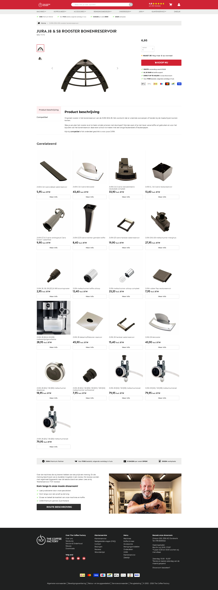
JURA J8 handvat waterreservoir (122, 337)
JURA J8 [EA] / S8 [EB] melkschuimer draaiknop (51, 389)
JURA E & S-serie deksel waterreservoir (52, 187)
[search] (101, 4)
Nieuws (68, 546)
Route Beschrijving (59, 507)
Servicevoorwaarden (120, 583)
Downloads (70, 549)
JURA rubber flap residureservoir (158, 288)
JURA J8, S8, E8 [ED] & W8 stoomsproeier (53, 288)
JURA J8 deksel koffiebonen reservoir (87, 337)
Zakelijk (177, 11)
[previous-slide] (117, 68)
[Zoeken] (131, 4)
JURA (141, 11)
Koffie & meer (59, 11)
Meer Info (53, 197)
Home (43, 23)
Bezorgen (98, 547)
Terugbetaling (135, 583)
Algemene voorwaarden (56, 583)
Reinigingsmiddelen (102, 11)
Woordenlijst (100, 552)
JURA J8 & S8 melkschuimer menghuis (160, 238)
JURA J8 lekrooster (152, 337)
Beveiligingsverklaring (77, 583)
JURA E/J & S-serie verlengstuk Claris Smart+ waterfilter (51, 239)
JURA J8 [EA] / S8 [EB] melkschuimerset (125, 388)
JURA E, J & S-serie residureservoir (158, 187)
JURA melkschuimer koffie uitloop (86, 288)
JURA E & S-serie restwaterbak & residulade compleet (121, 188)
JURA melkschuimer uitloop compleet (124, 288)
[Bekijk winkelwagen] (170, 4)
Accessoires (79, 11)
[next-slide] (52, 68)
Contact (98, 544)
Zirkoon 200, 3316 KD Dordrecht (165, 538)
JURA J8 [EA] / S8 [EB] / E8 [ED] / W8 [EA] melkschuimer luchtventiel (89, 389)
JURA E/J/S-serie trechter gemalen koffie (89, 238)
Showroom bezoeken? (161, 568)
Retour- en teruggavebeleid (99, 583)
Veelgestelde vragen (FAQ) (105, 541)
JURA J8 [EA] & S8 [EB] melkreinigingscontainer (46, 338)
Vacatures (69, 541)
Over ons (69, 539)
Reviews (98, 549)
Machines (41, 11)
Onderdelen (124, 11)
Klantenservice (158, 11)
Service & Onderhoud (74, 544)
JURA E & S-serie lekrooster (83, 187)
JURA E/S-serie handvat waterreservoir (124, 238)
